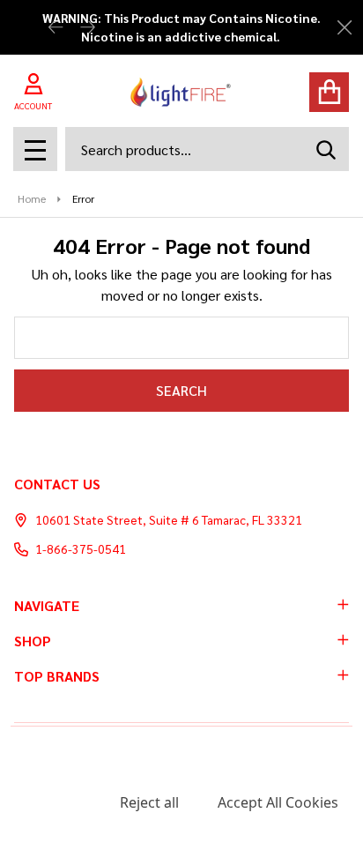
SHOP (32, 640)
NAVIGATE (46, 605)
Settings (53, 802)
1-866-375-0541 (80, 548)
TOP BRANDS (57, 676)
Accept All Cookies (278, 802)
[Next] (87, 28)
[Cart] (329, 92)
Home (32, 198)
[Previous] (55, 28)
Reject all (149, 802)
